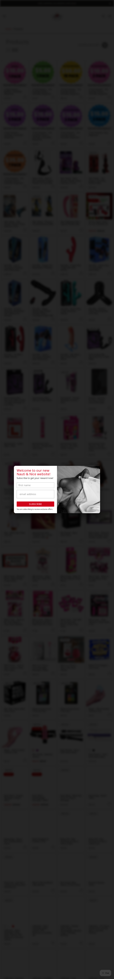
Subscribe (35, 504)
